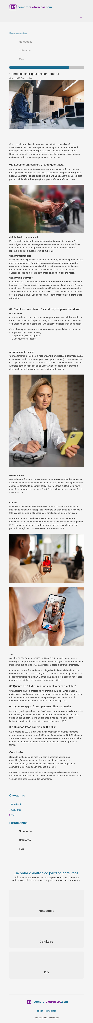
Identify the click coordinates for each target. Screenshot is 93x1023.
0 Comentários (25, 78)
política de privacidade (46, 1011)
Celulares (13, 78)
